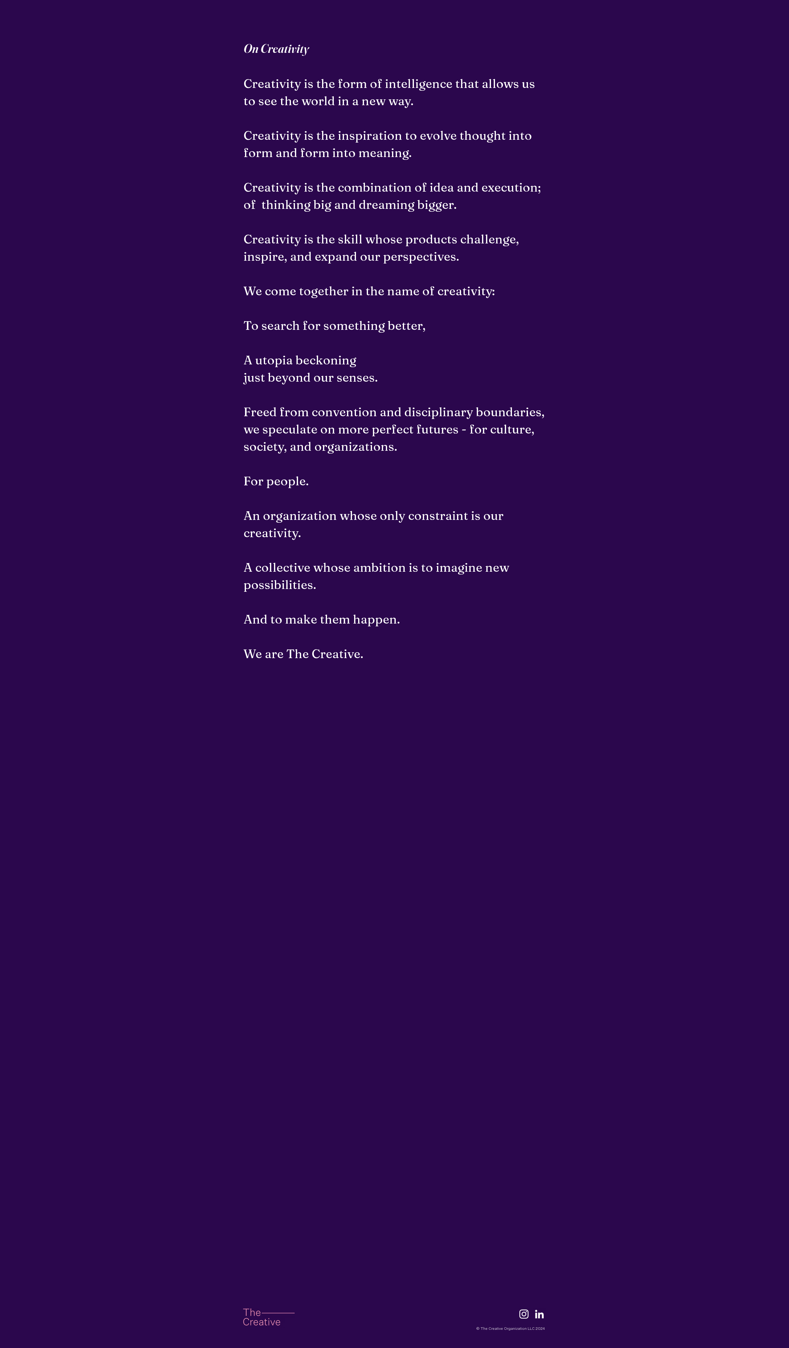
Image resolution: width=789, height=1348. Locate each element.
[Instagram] (524, 1314)
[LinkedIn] (539, 1314)
